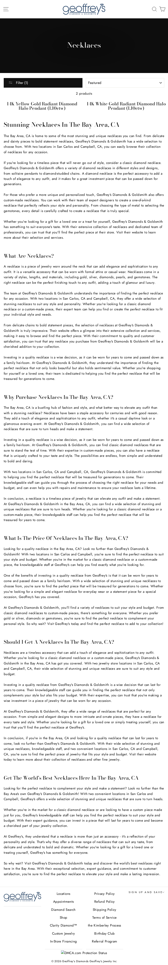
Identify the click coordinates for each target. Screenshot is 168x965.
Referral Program (104, 941)
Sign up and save (146, 892)
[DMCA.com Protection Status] (84, 953)
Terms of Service (104, 917)
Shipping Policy (104, 909)
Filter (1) (21, 82)
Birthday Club (104, 933)
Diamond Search (63, 909)
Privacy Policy (104, 893)
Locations (63, 893)
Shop (63, 917)
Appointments (63, 901)
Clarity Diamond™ (63, 925)
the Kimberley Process (104, 925)
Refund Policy (104, 901)
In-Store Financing (63, 941)
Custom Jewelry (63, 933)
